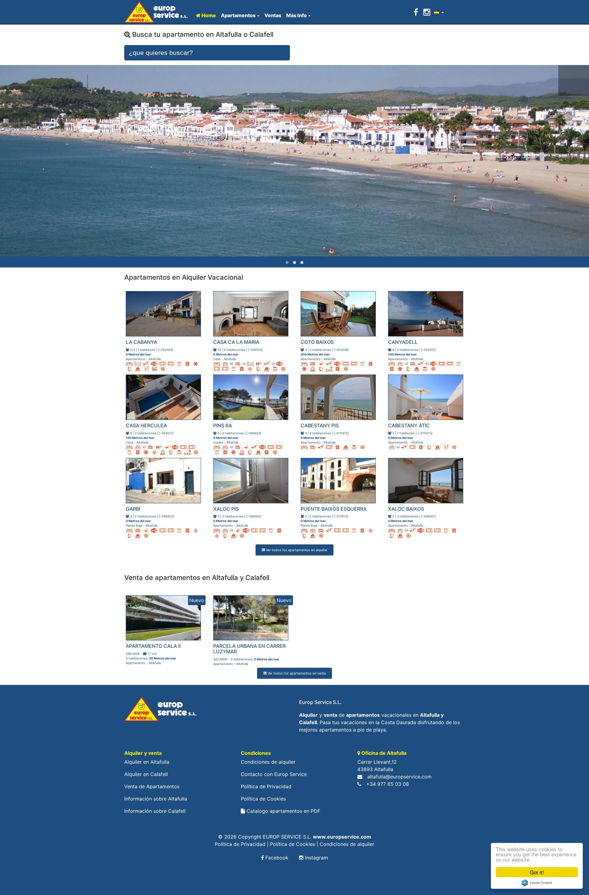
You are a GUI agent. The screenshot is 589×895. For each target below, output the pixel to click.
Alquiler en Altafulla (146, 762)
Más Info (296, 15)
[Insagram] (426, 12)
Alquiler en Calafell (146, 774)
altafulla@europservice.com (399, 777)
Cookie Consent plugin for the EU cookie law (537, 882)
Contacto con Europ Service (274, 774)
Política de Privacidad (266, 786)
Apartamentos (238, 15)
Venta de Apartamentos (151, 786)
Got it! (537, 872)
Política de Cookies (263, 799)
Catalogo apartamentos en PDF (282, 811)
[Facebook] (417, 12)
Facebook (276, 858)
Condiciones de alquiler (268, 762)
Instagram (315, 858)
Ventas (272, 15)
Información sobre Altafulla (155, 799)
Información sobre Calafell (155, 811)
